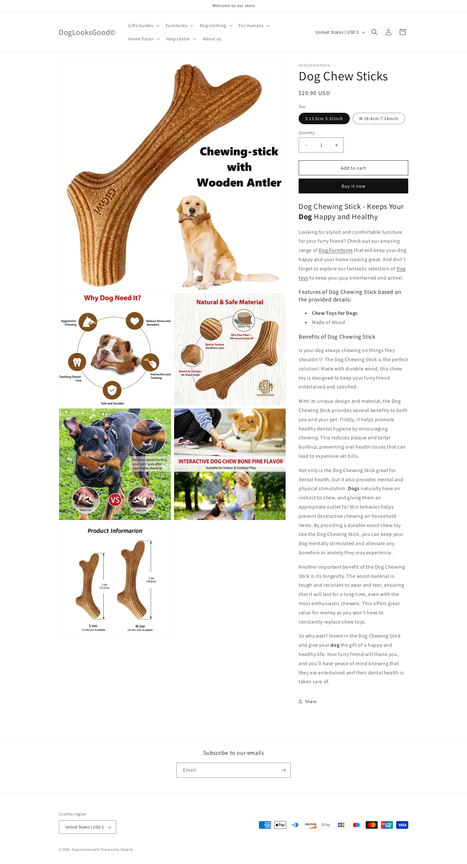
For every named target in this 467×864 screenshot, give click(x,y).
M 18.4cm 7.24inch (378, 118)
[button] (143, 25)
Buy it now (354, 186)
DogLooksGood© (86, 849)
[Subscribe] (283, 770)
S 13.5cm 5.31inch (324, 118)
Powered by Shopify (116, 849)
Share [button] (311, 701)
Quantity (307, 132)
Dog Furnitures (336, 250)
